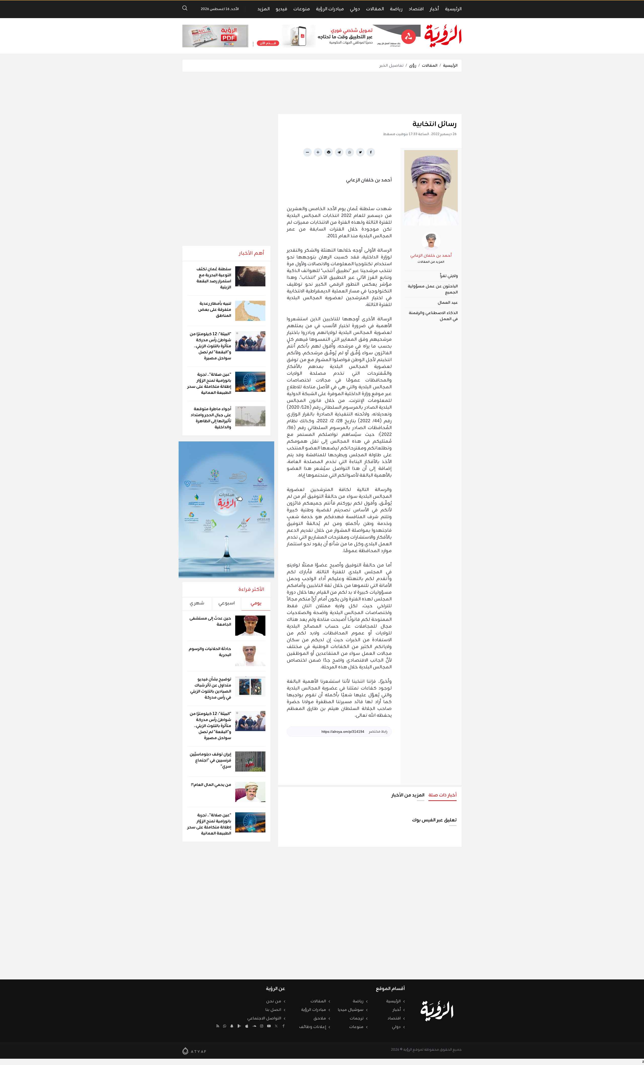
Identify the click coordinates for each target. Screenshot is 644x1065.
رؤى (412, 65)
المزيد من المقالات (431, 261)
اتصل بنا (273, 1010)
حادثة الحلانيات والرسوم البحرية (210, 652)
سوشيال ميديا (351, 1010)
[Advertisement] (322, 93)
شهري (197, 603)
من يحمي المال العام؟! (211, 785)
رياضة (396, 9)
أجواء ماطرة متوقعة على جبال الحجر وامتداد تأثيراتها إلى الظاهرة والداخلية (211, 418)
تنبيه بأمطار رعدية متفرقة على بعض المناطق (214, 309)
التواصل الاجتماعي (264, 1018)
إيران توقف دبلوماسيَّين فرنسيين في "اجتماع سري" (210, 760)
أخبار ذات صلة (442, 795)
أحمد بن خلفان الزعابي (431, 255)
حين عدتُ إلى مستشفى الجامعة (210, 621)
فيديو (281, 9)
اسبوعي (226, 603)
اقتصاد (416, 9)
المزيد (263, 9)
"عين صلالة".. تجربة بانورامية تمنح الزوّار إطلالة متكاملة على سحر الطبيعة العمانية (209, 383)
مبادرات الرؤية (330, 9)
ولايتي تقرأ (449, 276)
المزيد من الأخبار (407, 795)
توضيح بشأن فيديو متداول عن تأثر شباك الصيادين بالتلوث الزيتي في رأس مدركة (210, 688)
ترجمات (357, 1018)
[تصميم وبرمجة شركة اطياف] (194, 1051)
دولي (355, 9)
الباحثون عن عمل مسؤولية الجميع (433, 289)
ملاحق (319, 1018)
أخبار (434, 9)
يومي (256, 603)
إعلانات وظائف (312, 1027)
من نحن (273, 1001)
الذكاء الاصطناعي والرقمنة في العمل (433, 316)
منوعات (301, 9)
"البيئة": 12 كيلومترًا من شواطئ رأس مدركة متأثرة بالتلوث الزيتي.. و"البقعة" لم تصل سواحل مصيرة (210, 346)
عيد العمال (448, 302)
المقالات (375, 9)
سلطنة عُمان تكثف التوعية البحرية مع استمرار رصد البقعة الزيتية (213, 278)
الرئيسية (453, 9)
